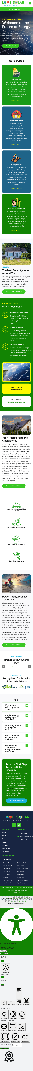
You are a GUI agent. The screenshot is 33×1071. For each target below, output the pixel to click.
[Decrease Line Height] (2, 985)
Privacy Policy (9, 890)
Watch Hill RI (20, 877)
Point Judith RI (21, 863)
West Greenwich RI (22, 880)
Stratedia (16, 887)
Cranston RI (6, 871)
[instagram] (19, 825)
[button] (16, 707)
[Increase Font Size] (2, 953)
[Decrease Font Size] (2, 961)
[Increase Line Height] (2, 977)
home (11, 788)
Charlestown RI (7, 865)
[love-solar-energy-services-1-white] (16, 816)
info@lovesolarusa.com (16, 402)
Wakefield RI (20, 871)
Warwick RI (20, 874)
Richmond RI (20, 865)
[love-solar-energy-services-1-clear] (13, 1)
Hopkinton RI (7, 883)
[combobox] (16, 901)
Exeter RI (5, 877)
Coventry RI (6, 868)
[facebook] (14, 825)
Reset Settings (4, 1048)
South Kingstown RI (23, 868)
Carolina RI (6, 863)
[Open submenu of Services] (15, 839)
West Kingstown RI (22, 883)
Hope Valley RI (7, 880)
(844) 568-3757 (16, 389)
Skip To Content (5, 1045)
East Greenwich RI (8, 874)
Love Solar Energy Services (13, 444)
